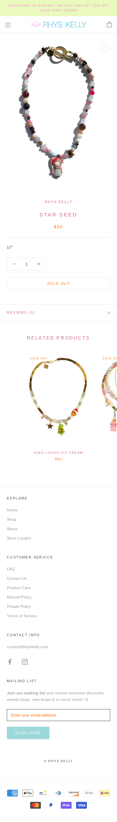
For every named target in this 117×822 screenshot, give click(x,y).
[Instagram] (25, 661)
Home (12, 510)
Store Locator (19, 538)
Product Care (19, 587)
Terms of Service (22, 616)
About (12, 528)
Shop (11, 519)
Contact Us (17, 578)
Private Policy (19, 606)
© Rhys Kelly (58, 761)
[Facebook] (10, 661)
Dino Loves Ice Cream (58, 452)
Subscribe (28, 733)
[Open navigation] (8, 24)
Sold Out (58, 284)
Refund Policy (19, 597)
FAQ (11, 569)
